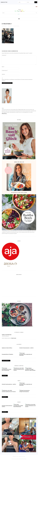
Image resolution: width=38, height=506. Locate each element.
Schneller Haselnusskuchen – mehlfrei (26, 347)
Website (3, 74)
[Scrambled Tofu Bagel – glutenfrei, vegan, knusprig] (28, 368)
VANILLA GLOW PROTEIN (6, 334)
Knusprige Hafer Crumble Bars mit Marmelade (6, 370)
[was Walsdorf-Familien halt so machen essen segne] (27, 443)
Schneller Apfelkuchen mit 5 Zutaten (9, 391)
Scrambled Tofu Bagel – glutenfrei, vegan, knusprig (30, 370)
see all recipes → (6, 360)
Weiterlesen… (4, 113)
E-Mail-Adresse (5, 70)
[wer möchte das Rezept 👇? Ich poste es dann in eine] (10, 443)
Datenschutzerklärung (15, 458)
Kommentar (4, 55)
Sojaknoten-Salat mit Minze (7, 347)
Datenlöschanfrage (23, 458)
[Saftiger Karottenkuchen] (24, 390)
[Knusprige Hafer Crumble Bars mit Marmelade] (22, 353)
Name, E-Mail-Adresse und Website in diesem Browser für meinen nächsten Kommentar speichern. (17, 80)
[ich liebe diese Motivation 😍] (27, 426)
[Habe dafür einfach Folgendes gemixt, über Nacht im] (10, 426)
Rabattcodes (13, 338)
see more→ (5, 375)
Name (3, 66)
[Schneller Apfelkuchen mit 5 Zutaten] (19, 368)
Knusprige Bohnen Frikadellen (7, 354)
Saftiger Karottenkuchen (24, 391)
